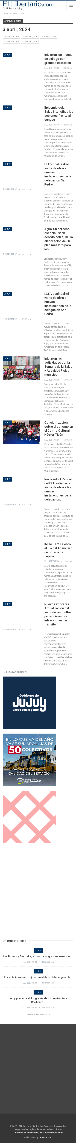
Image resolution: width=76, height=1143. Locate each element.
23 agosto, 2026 (48, 37)
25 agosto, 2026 (11, 37)
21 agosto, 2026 (30, 41)
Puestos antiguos (17, 672)
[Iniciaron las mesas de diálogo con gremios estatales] (21, 64)
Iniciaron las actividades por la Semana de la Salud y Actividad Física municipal (58, 366)
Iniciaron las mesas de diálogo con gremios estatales (58, 59)
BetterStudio (46, 1137)
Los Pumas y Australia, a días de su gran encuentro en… (38, 956)
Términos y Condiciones (25, 1132)
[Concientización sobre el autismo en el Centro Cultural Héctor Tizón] (21, 432)
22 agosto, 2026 (11, 41)
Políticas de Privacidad (51, 1132)
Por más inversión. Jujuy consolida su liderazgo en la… (38, 977)
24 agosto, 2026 (30, 37)
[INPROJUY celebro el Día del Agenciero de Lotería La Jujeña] (21, 554)
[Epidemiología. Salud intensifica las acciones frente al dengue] (21, 117)
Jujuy (7, 55)
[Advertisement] (38, 892)
